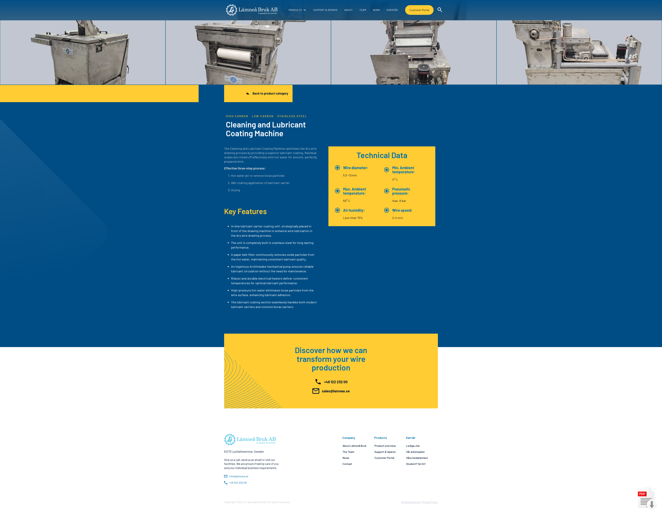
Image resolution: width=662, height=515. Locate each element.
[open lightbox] (83, 52)
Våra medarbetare (417, 457)
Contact (347, 463)
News (346, 457)
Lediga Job (413, 445)
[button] (297, 10)
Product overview (385, 445)
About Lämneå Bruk (354, 445)
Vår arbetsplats (415, 451)
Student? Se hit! (416, 463)
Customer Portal (419, 10)
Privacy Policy (430, 502)
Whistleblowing (410, 502)
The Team (348, 451)
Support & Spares (385, 451)
